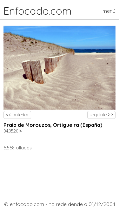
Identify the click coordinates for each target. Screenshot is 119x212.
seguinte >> (101, 115)
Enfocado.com (37, 10)
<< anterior (17, 115)
